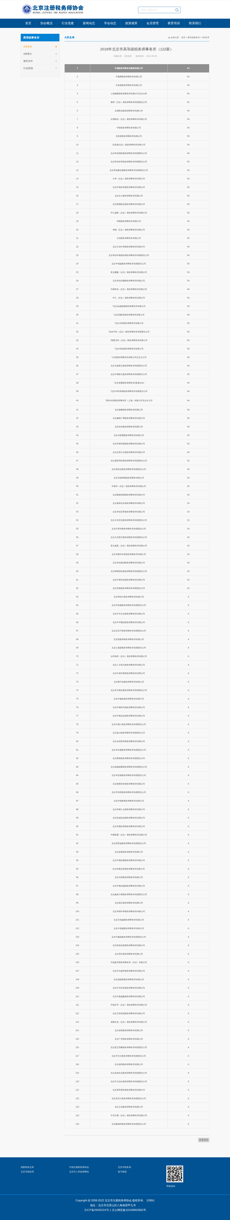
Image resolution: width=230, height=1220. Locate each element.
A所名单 (205, 37)
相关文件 (28, 61)
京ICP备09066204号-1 (97, 1210)
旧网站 (150, 1200)
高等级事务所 (194, 37)
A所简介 (27, 53)
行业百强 (28, 68)
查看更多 (203, 1139)
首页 (183, 37)
